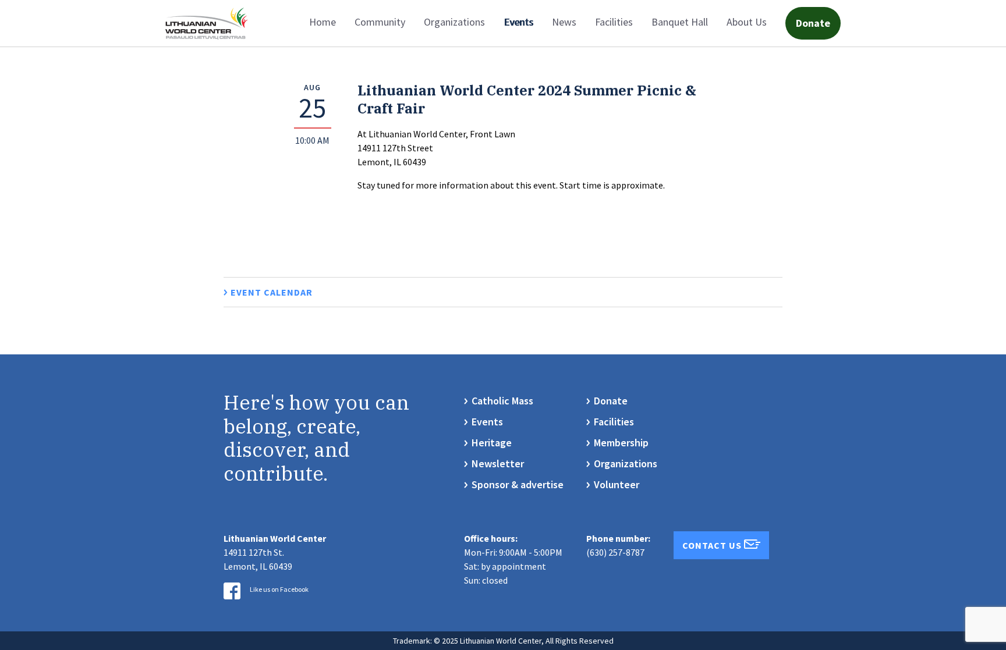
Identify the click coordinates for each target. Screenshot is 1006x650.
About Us (747, 22)
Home (322, 22)
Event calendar (272, 292)
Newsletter (498, 463)
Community (380, 22)
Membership (621, 442)
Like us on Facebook (279, 589)
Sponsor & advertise (518, 484)
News (564, 22)
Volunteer (616, 484)
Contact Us (713, 545)
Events (518, 22)
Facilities (614, 22)
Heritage (492, 442)
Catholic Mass (502, 400)
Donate (813, 23)
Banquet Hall (679, 22)
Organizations (454, 22)
